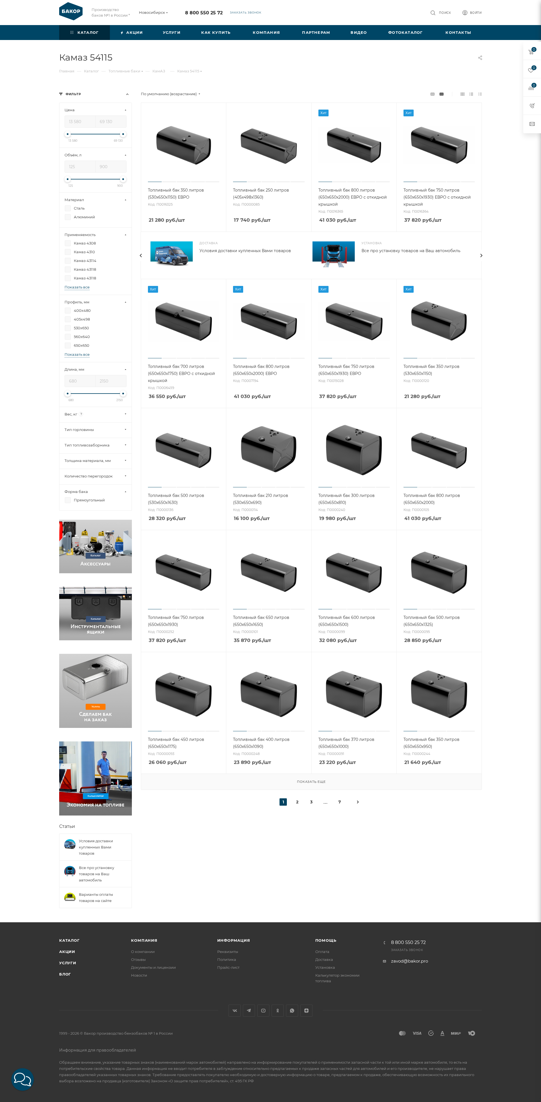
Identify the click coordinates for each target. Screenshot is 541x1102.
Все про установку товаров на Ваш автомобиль (411, 250)
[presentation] (140, 255)
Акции (67, 951)
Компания (144, 940)
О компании (143, 951)
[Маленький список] (432, 94)
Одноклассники (278, 1011)
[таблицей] (480, 94)
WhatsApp (292, 1011)
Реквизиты (227, 951)
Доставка (324, 959)
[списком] (471, 94)
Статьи (67, 826)
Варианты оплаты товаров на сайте (96, 897)
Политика (226, 959)
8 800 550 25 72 (204, 12)
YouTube (263, 1011)
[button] (22, 1079)
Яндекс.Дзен (306, 1011)
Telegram (249, 1011)
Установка (325, 967)
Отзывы (138, 959)
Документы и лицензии (153, 967)
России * (122, 15)
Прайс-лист (228, 967)
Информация (233, 940)
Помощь (325, 940)
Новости (139, 975)
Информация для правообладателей (97, 1050)
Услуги (67, 963)
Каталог (69, 940)
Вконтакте (235, 1011)
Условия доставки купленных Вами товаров (245, 250)
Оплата (322, 951)
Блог (65, 974)
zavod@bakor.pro (409, 961)
